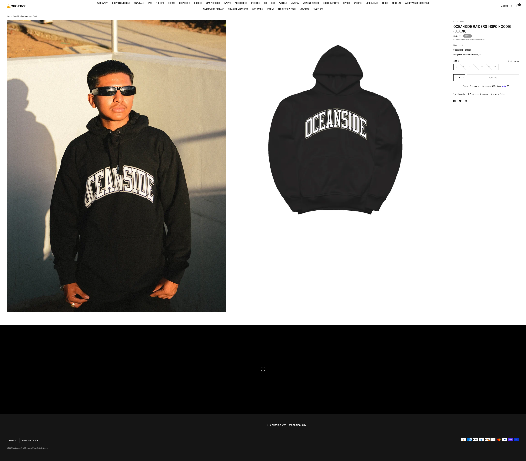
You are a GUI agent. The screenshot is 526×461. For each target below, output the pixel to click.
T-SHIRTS (160, 3)
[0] (517, 6)
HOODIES (198, 3)
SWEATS (227, 3)
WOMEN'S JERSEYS (311, 3)
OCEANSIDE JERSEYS (121, 3)
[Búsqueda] (512, 6)
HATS (150, 3)
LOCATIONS (304, 9)
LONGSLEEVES (372, 3)
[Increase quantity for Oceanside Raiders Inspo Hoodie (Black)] (463, 78)
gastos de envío (460, 39)
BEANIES (346, 3)
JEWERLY (295, 3)
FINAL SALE (139, 3)
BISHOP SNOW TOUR (287, 9)
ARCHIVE (270, 9)
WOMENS (283, 3)
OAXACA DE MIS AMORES (238, 9)
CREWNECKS (184, 3)
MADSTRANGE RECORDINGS (417, 3)
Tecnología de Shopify (40, 448)
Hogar (8, 16)
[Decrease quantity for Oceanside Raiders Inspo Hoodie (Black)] (456, 78)
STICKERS (255, 3)
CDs (265, 3)
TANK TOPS (318, 9)
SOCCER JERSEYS (331, 3)
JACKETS (357, 3)
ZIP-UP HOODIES (213, 3)
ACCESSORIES (241, 3)
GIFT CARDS (257, 9)
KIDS (273, 3)
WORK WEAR (102, 3)
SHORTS (171, 3)
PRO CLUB (396, 3)
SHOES (385, 3)
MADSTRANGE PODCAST (213, 9)
